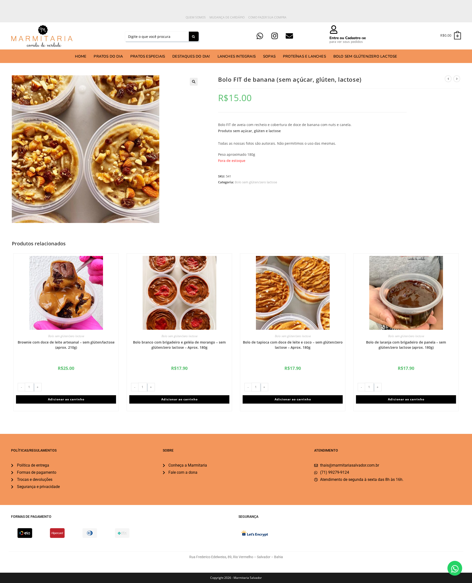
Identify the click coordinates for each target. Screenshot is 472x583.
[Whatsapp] (259, 36)
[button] (194, 82)
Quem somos (196, 17)
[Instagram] (274, 36)
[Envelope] (289, 36)
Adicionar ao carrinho (66, 399)
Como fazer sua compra (267, 17)
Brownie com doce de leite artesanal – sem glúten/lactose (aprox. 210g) (66, 345)
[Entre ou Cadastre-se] (333, 29)
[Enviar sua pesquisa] (194, 36)
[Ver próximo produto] (456, 78)
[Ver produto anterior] (448, 78)
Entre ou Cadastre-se (347, 37)
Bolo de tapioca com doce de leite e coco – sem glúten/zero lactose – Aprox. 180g (293, 345)
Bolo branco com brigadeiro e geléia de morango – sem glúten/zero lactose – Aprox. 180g (179, 345)
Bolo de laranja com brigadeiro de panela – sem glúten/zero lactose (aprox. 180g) (406, 345)
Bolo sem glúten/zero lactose (256, 182)
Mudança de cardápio (227, 17)
